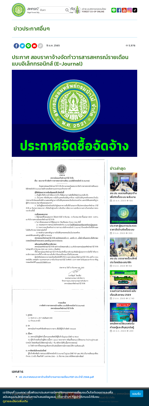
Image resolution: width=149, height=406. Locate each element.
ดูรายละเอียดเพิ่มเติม (15, 401)
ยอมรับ (136, 393)
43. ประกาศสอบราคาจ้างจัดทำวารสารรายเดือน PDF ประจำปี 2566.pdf (56, 377)
